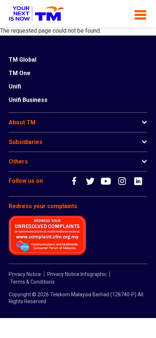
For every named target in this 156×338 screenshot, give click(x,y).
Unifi (15, 86)
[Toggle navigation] (140, 13)
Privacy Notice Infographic (77, 274)
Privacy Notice (25, 274)
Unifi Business (28, 99)
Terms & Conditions (32, 282)
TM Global (22, 59)
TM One (19, 73)
